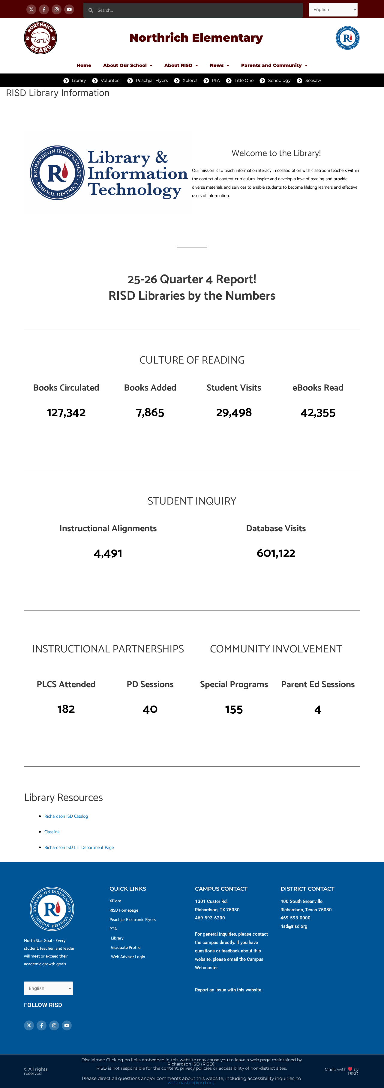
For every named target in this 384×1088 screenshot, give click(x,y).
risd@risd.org (294, 926)
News (217, 65)
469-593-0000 (295, 918)
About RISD (178, 65)
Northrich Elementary (196, 38)
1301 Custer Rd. (211, 901)
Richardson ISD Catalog (66, 816)
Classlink (52, 832)
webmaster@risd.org (191, 1082)
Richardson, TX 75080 (217, 910)
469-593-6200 (210, 918)
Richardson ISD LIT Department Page (79, 847)
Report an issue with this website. (228, 990)
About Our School (125, 65)
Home (84, 65)
